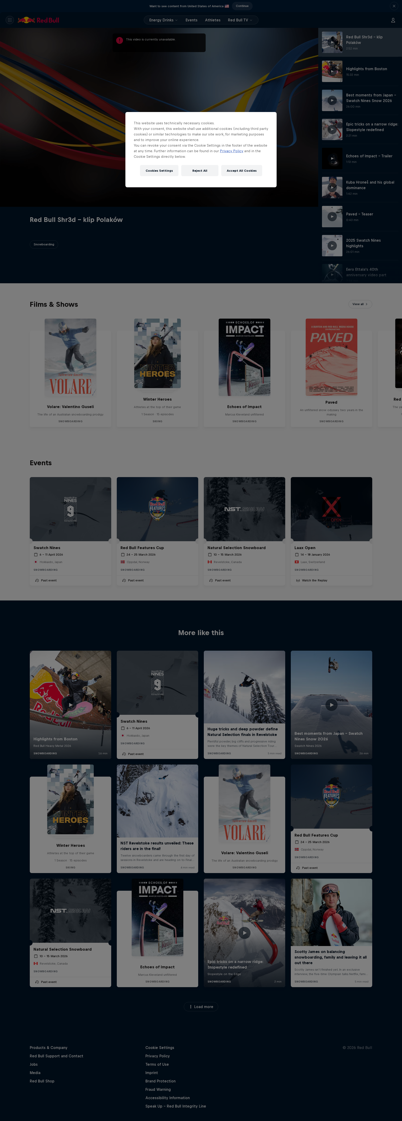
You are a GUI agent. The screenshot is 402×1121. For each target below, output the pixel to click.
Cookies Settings (159, 170)
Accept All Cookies (242, 170)
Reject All (199, 170)
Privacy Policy (231, 151)
